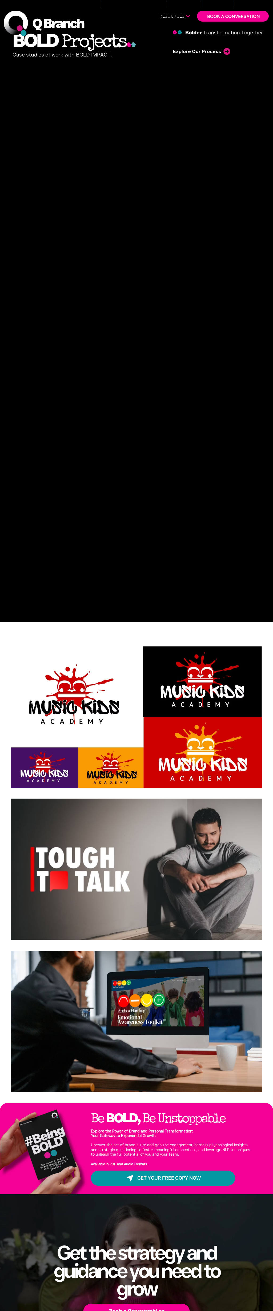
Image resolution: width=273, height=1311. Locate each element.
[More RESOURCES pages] (188, 16)
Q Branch (58, 23)
